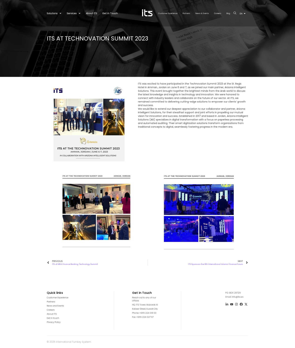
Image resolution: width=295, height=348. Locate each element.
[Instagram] (236, 304)
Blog (228, 13)
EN (241, 13)
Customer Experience (167, 13)
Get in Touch (110, 13)
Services (72, 13)
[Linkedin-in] (226, 304)
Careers (217, 13)
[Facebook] (241, 304)
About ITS (91, 13)
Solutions (52, 13)
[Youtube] (231, 304)
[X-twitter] (246, 304)
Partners (186, 13)
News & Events (202, 13)
